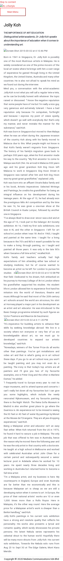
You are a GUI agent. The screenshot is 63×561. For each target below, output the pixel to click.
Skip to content (8, 2)
